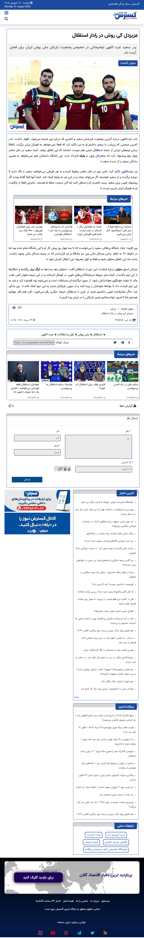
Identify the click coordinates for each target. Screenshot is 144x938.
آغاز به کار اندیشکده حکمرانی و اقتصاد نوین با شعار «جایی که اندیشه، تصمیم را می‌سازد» (105, 621)
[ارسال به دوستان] (19, 307)
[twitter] (116, 343)
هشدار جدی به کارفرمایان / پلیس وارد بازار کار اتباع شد (107, 689)
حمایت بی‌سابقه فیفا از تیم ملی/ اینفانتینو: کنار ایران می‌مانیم (118, 230)
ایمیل (57, 445)
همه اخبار (68, 901)
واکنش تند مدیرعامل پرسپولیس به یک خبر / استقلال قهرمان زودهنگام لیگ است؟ (60, 230)
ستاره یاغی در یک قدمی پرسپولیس (126, 386)
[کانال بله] (37, 523)
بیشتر (76, 697)
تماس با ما (82, 901)
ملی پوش (83, 334)
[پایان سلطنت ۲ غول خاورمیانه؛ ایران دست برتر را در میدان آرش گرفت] (123, 343)
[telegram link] (78, 931)
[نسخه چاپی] (14, 307)
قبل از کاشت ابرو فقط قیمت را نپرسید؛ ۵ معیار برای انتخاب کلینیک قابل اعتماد (106, 601)
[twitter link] (92, 931)
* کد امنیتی (127, 462)
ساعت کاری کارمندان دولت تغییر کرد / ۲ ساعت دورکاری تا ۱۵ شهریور (106, 551)
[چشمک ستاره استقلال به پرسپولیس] (56, 371)
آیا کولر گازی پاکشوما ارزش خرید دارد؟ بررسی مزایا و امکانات (105, 592)
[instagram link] (65, 931)
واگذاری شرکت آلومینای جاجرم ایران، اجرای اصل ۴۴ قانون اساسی (107, 778)
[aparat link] (40, 932)
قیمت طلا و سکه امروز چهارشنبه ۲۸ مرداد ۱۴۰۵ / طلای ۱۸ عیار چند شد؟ (107, 730)
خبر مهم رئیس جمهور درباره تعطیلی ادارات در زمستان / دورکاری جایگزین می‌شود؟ (108, 524)
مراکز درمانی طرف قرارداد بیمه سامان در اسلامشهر (110, 533)
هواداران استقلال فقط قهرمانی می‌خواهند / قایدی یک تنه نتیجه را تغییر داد (25, 388)
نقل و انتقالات (65, 334)
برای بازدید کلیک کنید (38, 877)
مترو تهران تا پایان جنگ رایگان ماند (117, 681)
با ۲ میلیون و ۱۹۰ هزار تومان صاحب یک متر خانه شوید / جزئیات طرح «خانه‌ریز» (108, 742)
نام (58, 431)
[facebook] (130, 343)
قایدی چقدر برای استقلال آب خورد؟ (90, 386)
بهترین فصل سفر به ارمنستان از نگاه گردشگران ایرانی (108, 650)
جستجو (106, 901)
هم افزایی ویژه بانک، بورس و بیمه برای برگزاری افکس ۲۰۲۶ (105, 631)
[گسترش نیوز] (125, 15)
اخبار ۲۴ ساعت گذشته (48, 901)
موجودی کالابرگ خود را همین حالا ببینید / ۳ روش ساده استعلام (108, 754)
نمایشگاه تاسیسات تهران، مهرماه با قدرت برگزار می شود (107, 502)
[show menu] (6, 13)
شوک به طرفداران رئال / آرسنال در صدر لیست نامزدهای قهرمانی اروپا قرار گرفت (89, 230)
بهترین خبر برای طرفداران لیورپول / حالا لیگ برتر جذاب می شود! (29, 230)
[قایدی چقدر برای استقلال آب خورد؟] (89, 371)
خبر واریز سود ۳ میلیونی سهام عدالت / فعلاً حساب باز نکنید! (105, 787)
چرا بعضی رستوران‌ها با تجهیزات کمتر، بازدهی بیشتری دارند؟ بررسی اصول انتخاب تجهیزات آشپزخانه (106, 672)
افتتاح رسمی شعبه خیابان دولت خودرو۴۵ (114, 611)
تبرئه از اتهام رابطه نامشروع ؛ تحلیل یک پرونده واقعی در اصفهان (108, 575)
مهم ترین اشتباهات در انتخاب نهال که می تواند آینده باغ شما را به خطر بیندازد (105, 512)
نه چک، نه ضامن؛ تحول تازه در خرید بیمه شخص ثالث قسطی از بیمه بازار (108, 640)
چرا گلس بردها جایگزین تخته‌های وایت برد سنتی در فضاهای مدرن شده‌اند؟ (106, 563)
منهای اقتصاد (127, 309)
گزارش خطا (126, 406)
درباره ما (94, 901)
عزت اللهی (47, 334)
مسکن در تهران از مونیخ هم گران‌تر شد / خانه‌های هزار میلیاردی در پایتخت (108, 766)
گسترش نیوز (57, 909)
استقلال (97, 150)
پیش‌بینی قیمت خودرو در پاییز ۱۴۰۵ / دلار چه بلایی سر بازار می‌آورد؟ (106, 804)
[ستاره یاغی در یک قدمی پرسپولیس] (122, 371)
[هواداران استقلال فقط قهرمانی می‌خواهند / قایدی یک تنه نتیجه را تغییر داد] (23, 371)
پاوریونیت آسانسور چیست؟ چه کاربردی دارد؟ (113, 584)
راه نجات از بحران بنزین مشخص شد (116, 795)
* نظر (128, 431)
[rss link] (105, 931)
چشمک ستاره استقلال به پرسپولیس (59, 386)
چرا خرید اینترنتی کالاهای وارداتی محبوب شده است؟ (109, 541)
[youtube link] (52, 931)
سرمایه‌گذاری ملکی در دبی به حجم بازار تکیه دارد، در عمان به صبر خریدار (105, 660)
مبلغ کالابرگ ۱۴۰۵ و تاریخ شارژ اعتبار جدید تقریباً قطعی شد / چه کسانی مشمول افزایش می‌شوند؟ (105, 718)
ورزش (113, 309)
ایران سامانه (64, 922)
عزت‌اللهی (126, 171)
